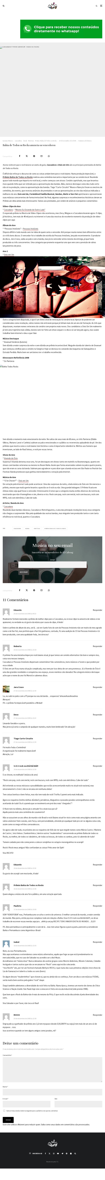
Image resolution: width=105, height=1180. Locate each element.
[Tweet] (27, 156)
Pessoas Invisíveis (30, 228)
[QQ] (71, 1153)
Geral (25, 141)
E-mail (5, 1099)
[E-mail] (41, 156)
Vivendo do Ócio (11, 458)
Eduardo (18, 610)
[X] (49, 1153)
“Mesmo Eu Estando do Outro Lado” (30, 209)
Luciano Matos (8, 141)
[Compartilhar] (19, 156)
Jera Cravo (19, 687)
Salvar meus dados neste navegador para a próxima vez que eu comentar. (32, 1111)
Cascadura (8, 209)
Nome (5, 1087)
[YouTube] (58, 1153)
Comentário (7, 1055)
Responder (97, 610)
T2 (57, 1162)
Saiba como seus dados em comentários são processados (65, 1124)
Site (56, 1099)
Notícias (31, 141)
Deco (16, 714)
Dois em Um (9, 254)
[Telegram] (62, 1153)
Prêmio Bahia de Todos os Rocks (46, 141)
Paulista (17, 906)
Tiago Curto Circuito (23, 738)
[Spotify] (67, 1153)
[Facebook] (45, 1153)
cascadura (18, 141)
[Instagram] (54, 1153)
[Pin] (34, 156)
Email (52, 560)
